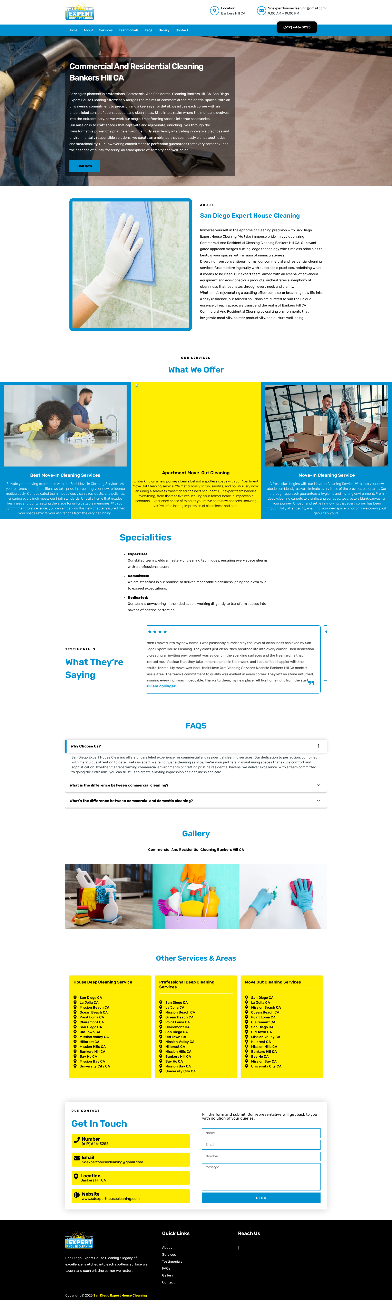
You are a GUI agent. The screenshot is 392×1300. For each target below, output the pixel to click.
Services (106, 30)
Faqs (149, 30)
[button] (69, 897)
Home (72, 30)
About (88, 30)
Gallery (164, 30)
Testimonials (129, 30)
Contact (182, 30)
